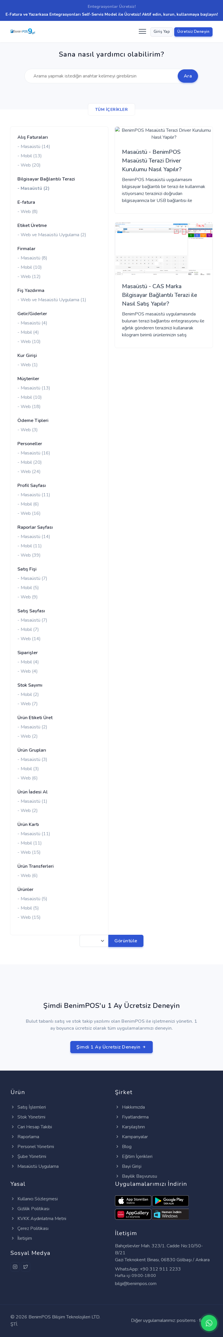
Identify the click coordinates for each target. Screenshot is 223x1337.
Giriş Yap (162, 31)
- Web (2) (27, 736)
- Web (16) (29, 513)
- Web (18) (29, 406)
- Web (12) (29, 276)
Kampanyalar (134, 1137)
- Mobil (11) (29, 546)
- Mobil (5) (28, 587)
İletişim (24, 1238)
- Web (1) (27, 365)
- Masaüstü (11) (33, 495)
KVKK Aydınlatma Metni (41, 1218)
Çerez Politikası (32, 1228)
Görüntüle (125, 941)
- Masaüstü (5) (32, 899)
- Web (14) (29, 639)
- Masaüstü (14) (33, 146)
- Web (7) (27, 704)
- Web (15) (29, 852)
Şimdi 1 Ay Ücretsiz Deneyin (109, 1047)
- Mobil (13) (29, 156)
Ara (188, 76)
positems (186, 1320)
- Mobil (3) (28, 769)
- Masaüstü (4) (32, 323)
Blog (126, 1146)
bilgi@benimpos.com (136, 1283)
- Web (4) (27, 671)
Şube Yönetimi (31, 1156)
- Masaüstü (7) (32, 578)
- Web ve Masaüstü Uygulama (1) (51, 300)
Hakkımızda (133, 1107)
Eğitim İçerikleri (136, 1156)
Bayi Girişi (131, 1166)
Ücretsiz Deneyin (193, 31)
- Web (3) (27, 430)
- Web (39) (29, 555)
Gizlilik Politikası (32, 1209)
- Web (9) (27, 597)
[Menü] (141, 31)
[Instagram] (15, 1266)
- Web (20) (29, 165)
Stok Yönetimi (30, 1117)
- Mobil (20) (29, 462)
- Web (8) (27, 211)
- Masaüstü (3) (32, 759)
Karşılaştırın (133, 1127)
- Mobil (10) (29, 267)
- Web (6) (27, 778)
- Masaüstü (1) (32, 801)
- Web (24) (29, 471)
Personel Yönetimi (35, 1146)
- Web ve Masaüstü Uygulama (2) (51, 235)
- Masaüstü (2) (33, 188)
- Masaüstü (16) (33, 453)
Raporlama (27, 1137)
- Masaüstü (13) (33, 388)
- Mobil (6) (28, 504)
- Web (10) (29, 341)
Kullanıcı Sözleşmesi (37, 1199)
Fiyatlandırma (135, 1117)
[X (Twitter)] (25, 1266)
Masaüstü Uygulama (37, 1166)
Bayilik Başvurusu (139, 1176)
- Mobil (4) (28, 332)
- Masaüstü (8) (32, 258)
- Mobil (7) (28, 629)
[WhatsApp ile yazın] (209, 1323)
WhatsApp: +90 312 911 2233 (148, 1269)
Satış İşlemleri (31, 1107)
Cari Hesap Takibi (34, 1127)
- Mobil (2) (28, 694)
